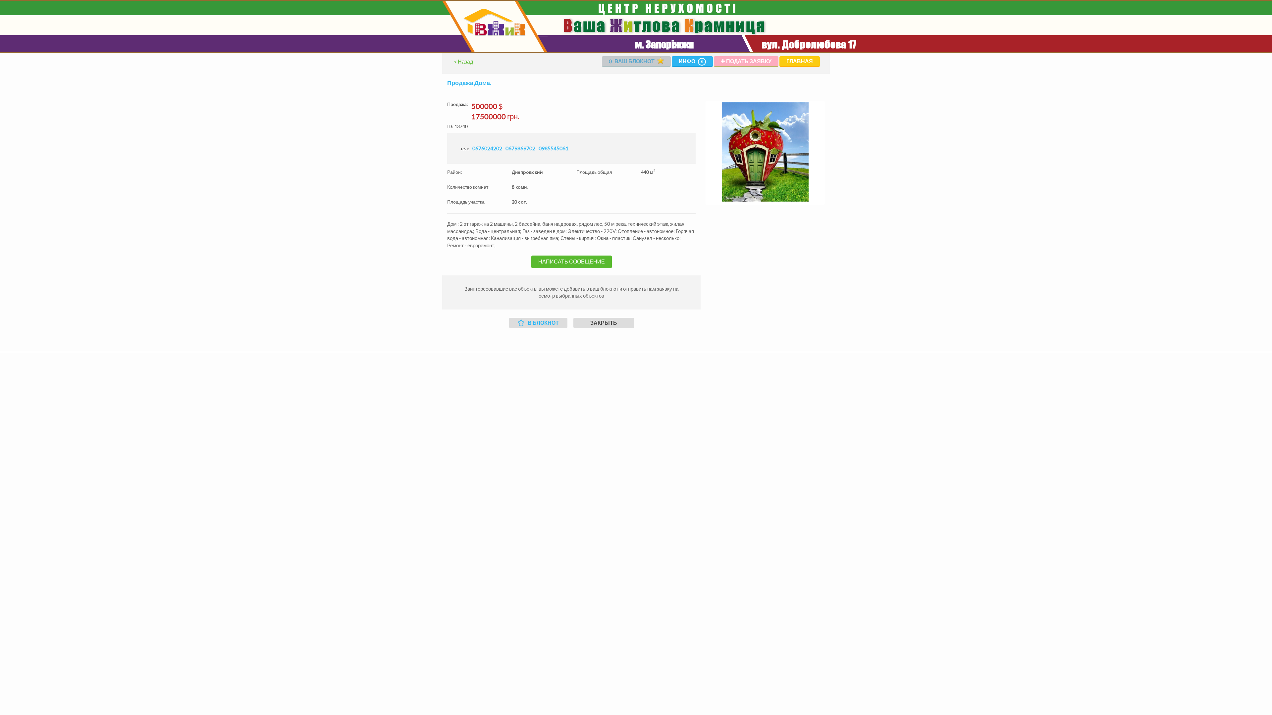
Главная (799, 61)
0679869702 (520, 148)
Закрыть (603, 322)
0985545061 (553, 148)
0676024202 (487, 148)
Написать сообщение (571, 261)
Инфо (687, 61)
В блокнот (543, 322)
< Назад (463, 61)
